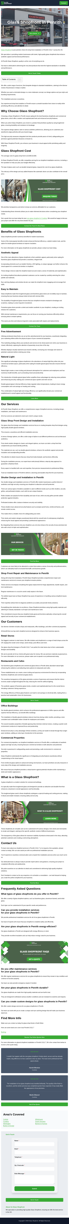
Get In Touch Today (34, 73)
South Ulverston (40, 1121)
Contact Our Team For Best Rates (34, 226)
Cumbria (6, 1121)
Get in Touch (34, 700)
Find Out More (34, 561)
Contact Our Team (34, 326)
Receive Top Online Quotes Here (34, 1037)
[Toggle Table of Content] (19, 79)
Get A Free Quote (34, 1104)
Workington (7, 1123)
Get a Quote (33, 33)
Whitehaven (39, 1119)
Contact (63, 3)
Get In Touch (34, 1200)
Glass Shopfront (6, 50)
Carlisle (5, 1119)
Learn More (34, 398)
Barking (3, 1032)
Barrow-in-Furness (41, 1123)
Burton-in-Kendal (8, 1126)
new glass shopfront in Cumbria (37, 218)
